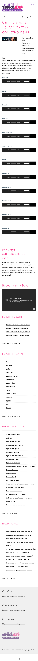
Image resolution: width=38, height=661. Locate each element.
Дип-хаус (9, 372)
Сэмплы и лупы (16, 17)
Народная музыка (12, 480)
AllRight (5, 78)
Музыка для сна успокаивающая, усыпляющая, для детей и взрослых (19, 568)
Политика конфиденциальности (13, 596)
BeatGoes (5, 105)
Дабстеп (9, 369)
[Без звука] (22, 81)
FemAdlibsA (6, 173)
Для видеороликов (13, 434)
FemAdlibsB (6, 228)
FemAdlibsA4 (6, 214)
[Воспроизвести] (5, 81)
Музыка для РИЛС (12, 459)
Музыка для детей (12, 449)
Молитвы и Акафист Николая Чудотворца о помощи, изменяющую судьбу (19, 542)
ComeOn (5, 119)
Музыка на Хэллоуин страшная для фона (20, 466)
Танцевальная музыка (14, 491)
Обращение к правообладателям (13, 624)
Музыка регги (11, 473)
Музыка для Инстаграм (14, 456)
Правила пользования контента (13, 610)
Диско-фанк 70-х (12, 376)
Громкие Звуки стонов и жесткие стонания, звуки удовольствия (18, 326)
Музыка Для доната (13, 452)
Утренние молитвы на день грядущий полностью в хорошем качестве (19, 557)
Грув (7, 404)
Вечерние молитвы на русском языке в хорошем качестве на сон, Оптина (20, 533)
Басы (8, 362)
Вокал (32, 17)
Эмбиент (9, 397)
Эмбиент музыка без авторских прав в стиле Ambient (19, 499)
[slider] (26, 81)
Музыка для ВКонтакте (14, 445)
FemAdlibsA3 (6, 201)
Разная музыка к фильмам (15, 505)
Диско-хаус (25, 17)
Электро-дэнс (11, 394)
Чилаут (8, 390)
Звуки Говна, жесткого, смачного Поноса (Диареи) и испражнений (18, 333)
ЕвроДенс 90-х (11, 387)
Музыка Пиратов (12, 470)
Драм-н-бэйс (10, 383)
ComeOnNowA (7, 132)
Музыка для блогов (13, 442)
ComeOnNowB (7, 146)
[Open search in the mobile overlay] (19, 659)
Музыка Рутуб (11, 477)
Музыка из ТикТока (13, 463)
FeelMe (4, 160)
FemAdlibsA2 (6, 187)
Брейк (8, 401)
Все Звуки (7, 17)
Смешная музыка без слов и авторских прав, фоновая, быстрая (20, 485)
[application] (16, 81)
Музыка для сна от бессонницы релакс (20, 563)
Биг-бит (9, 365)
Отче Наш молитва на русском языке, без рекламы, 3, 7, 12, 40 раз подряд (21, 550)
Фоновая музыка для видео (16, 494)
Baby (4, 91)
